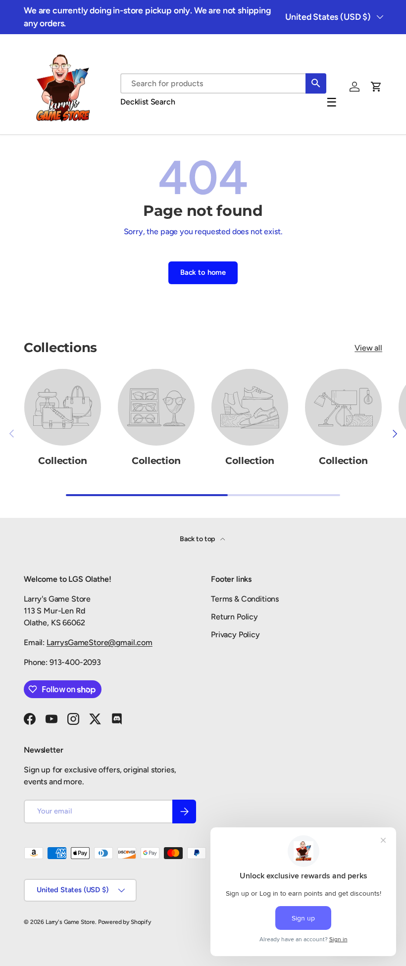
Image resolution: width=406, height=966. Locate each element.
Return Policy (234, 616)
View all (368, 348)
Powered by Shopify (124, 921)
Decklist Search (147, 101)
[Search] (315, 83)
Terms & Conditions (245, 599)
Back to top (198, 539)
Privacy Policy (235, 634)
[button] (376, 87)
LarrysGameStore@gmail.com (99, 642)
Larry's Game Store (70, 921)
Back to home (203, 272)
